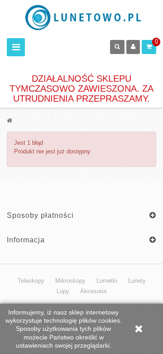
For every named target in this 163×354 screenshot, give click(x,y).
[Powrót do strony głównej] (9, 120)
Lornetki (106, 280)
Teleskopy (31, 280)
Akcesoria (93, 291)
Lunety (137, 280)
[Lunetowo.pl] (85, 18)
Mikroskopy (70, 280)
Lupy (63, 291)
